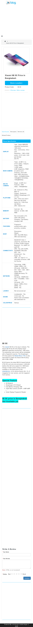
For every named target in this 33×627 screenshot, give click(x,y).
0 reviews (13, 90)
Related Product (6, 135)
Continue (27, 578)
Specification (5, 131)
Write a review (20, 90)
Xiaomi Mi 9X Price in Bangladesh (15, 43)
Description (13, 131)
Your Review (6, 558)
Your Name (6, 552)
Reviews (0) (21, 131)
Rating (5, 574)
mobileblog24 (15, 624)
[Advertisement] (16, 21)
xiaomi (7, 347)
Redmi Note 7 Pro (20, 356)
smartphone (6, 371)
